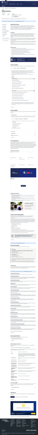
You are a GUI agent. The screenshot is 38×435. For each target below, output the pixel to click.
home (2, 8)
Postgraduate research (18, 422)
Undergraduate (6, 8)
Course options (4, 27)
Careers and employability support (15, 195)
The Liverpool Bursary (14, 286)
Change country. (30, 271)
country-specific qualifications (26, 347)
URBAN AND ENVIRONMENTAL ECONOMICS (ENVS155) (17, 88)
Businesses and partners (12, 424)
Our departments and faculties (25, 425)
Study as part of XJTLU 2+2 (14, 135)
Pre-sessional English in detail (15, 387)
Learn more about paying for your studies (29, 261)
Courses (3, 6)
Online (11, 0)
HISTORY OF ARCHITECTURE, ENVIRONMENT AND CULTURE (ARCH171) (19, 92)
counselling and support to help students (18, 198)
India (9, 0)
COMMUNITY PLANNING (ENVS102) (15, 80)
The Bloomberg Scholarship (15, 276)
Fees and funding (4, 32)
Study (3, 8)
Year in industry (13, 131)
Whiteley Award (13, 283)
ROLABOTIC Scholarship (14, 316)
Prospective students (13, 422)
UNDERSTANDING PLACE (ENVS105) (16, 86)
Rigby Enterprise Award (14, 312)
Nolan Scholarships (13, 308)
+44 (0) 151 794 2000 (33, 424)
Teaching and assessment (23, 68)
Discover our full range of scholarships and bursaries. (16, 331)
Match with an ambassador (28, 208)
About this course (4, 24)
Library (23, 421)
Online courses (18, 423)
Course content (4, 26)
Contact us (3, 35)
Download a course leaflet (18, 18)
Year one (12, 68)
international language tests (19, 347)
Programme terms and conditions (25, 416)
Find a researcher (24, 423)
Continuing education (18, 425)
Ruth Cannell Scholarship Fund (15, 280)
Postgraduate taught (18, 421)
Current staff (12, 421)
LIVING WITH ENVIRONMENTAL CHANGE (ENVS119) (17, 95)
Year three (18, 68)
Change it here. (22, 21)
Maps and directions (33, 426)
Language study (13, 133)
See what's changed (19, 416)
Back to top (12, 137)
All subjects (23, 426)
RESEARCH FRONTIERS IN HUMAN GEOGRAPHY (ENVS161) (18, 98)
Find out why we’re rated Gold (32, 59)
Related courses (24, 18)
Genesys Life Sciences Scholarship (16, 305)
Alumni (23, 424)
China (7, 0)
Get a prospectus (12, 18)
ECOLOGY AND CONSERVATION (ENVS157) (16, 83)
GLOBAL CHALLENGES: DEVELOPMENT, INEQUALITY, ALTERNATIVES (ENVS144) (20, 100)
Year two (15, 68)
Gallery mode (12, 166)
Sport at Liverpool (24, 422)
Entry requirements (4, 34)
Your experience (4, 29)
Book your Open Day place (5, 18)
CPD (16, 424)
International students (18, 426)
